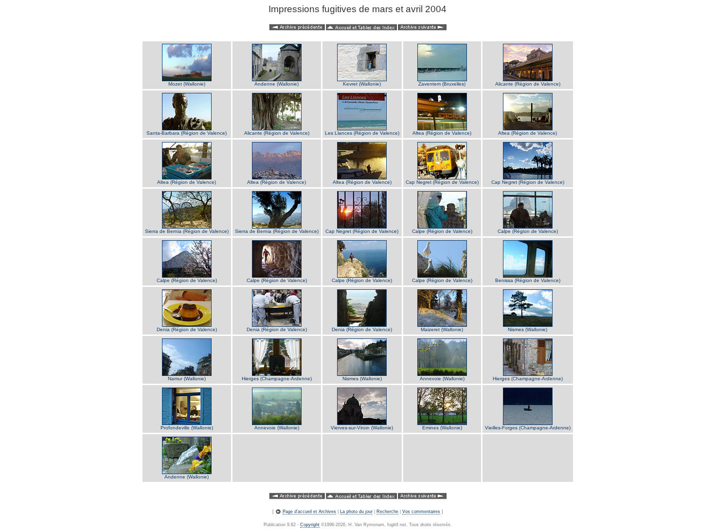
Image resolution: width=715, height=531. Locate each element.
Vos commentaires (421, 511)
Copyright (310, 524)
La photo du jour (356, 511)
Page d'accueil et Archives (309, 511)
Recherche (387, 511)
